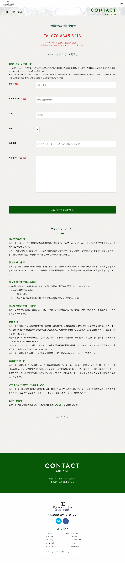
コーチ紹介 (50, 540)
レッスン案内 (50, 536)
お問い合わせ (75, 546)
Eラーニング (50, 546)
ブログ (75, 543)
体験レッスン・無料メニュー (75, 533)
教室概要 (75, 536)
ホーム (50, 533)
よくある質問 (50, 543)
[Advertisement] (62, 436)
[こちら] (57, 405)
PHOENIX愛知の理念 (74, 540)
